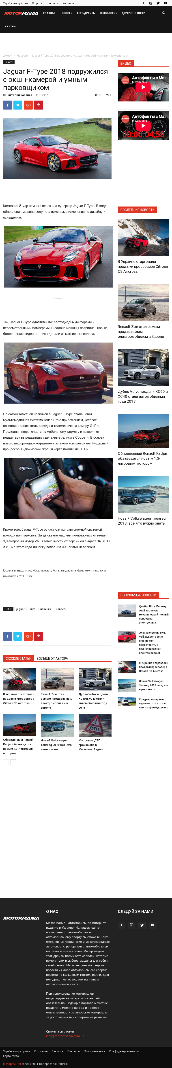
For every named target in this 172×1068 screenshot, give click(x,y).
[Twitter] (158, 3)
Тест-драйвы (86, 13)
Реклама (57, 1051)
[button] (163, 13)
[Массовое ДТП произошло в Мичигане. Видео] (95, 725)
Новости (66, 13)
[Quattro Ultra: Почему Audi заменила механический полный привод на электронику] (127, 610)
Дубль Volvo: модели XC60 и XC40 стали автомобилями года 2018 (143, 396)
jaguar (20, 609)
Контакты (68, 3)
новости (61, 609)
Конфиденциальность (124, 1051)
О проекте (38, 3)
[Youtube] (165, 3)
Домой (8, 55)
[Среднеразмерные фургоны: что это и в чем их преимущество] (127, 701)
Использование (94, 1051)
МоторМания (12, 1064)
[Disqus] (57, 832)
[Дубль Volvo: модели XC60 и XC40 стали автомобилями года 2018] (95, 679)
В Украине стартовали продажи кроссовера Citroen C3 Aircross (18, 698)
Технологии (108, 13)
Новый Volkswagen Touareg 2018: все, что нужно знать (56, 745)
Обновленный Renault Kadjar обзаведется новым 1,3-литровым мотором (142, 458)
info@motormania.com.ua (65, 1036)
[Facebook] (143, 3)
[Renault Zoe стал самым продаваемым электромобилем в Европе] (57, 679)
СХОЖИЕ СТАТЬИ (18, 658)
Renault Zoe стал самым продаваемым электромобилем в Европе (141, 331)
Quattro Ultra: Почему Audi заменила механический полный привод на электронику (154, 614)
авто (32, 609)
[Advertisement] (86, 43)
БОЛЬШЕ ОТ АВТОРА (52, 658)
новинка (45, 609)
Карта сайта (11, 1056)
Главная (49, 13)
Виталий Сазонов (20, 95)
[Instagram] (150, 3)
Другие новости (133, 13)
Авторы (53, 3)
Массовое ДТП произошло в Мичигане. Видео (91, 745)
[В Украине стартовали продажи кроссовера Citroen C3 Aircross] (19, 679)
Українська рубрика (15, 3)
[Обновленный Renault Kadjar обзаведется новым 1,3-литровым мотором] (19, 725)
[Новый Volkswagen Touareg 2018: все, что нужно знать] (57, 725)
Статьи (10, 26)
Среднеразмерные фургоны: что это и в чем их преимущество (153, 703)
